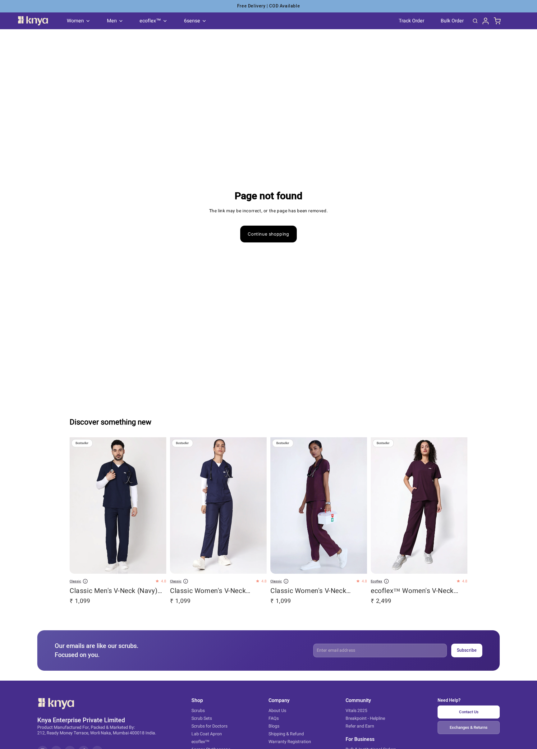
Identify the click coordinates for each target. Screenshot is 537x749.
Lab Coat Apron (206, 734)
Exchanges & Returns (469, 727)
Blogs (273, 726)
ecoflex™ (200, 741)
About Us (277, 710)
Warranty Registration (289, 741)
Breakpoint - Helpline (365, 718)
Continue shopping (268, 234)
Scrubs (198, 710)
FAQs (273, 718)
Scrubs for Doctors (209, 726)
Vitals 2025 (356, 710)
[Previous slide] (79, 506)
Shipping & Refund (286, 734)
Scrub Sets (201, 718)
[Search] (475, 21)
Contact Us (469, 712)
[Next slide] (157, 506)
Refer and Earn (360, 726)
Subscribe (467, 650)
